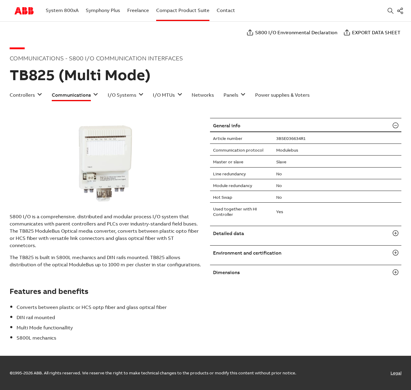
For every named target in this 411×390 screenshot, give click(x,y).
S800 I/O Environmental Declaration (296, 32)
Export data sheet (376, 32)
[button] (26, 97)
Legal (396, 373)
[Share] (401, 10)
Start (24, 10)
